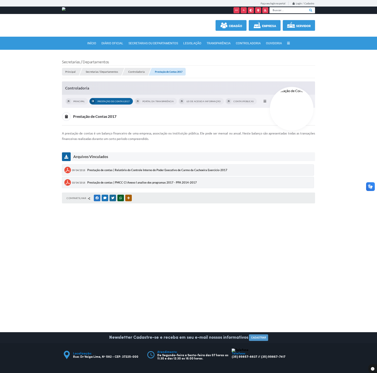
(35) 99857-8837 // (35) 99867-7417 (258, 357)
